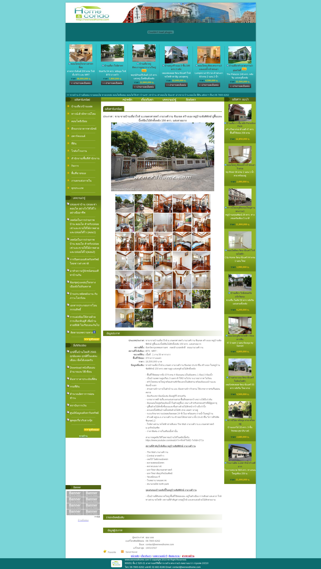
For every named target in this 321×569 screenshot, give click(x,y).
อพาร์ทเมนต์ (78, 136)
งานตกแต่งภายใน (81, 180)
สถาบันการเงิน (78, 405)
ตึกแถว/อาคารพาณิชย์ (83, 128)
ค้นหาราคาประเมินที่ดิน (83, 379)
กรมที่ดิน (75, 386)
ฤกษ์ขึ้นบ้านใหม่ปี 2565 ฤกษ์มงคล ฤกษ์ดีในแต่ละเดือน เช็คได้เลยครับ (84, 356)
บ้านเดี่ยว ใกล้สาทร (113, 65)
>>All (97, 517)
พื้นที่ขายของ (78, 173)
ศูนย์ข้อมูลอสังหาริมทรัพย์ (84, 412)
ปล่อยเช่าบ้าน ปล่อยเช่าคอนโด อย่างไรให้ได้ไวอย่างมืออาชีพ (83, 208)
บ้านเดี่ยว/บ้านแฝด (82, 106)
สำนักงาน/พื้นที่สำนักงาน (85, 158)
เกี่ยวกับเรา (146, 556)
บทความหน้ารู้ (160, 556)
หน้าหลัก (135, 556)
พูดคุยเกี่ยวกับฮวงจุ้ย (81, 420)
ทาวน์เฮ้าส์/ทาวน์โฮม (83, 113)
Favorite (112, 552)
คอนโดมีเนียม (79, 121)
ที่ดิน (74, 143)
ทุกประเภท (77, 188)
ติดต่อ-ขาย (174, 556)
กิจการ (75, 165)
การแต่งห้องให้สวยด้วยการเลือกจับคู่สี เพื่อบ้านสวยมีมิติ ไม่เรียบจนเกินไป (84, 321)
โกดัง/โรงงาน (79, 150)
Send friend (131, 552)
